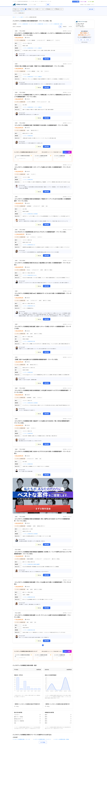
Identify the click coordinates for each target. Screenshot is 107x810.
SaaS (34, 244)
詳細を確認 (46, 58)
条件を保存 (91, 9)
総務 (34, 341)
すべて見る (42, 742)
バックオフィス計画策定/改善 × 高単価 (55, 23)
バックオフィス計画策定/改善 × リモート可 (25, 23)
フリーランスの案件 (19, 17)
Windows (35, 275)
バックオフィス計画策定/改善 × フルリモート (40, 23)
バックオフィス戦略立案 (37, 48)
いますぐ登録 (67, 152)
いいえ (87, 39)
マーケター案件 (91, 1)
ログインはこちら (84, 42)
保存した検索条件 (87, 4)
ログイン (92, 4)
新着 (60, 26)
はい (81, 39)
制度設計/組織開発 (36, 564)
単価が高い (65, 26)
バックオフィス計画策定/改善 (28, 48)
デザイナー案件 (83, 1)
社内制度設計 (35, 213)
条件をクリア (23, 10)
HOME (14, 17)
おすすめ (70, 26)
